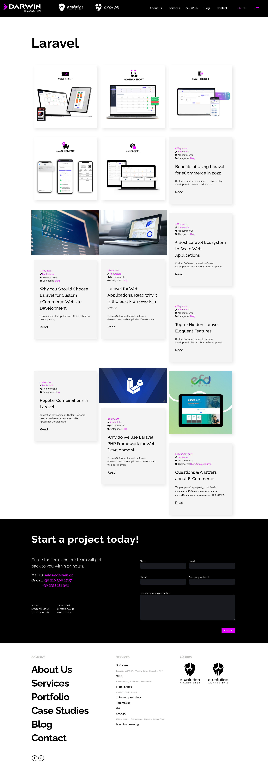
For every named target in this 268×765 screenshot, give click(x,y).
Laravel (119, 671)
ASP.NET (129, 671)
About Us (51, 669)
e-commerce (122, 682)
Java (145, 671)
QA (118, 708)
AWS (118, 719)
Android (119, 692)
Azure (125, 719)
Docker (147, 719)
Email (192, 561)
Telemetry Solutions (128, 697)
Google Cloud (159, 719)
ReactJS (152, 671)
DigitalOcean (136, 719)
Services (50, 683)
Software (122, 665)
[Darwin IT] (21, 10)
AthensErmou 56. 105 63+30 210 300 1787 (40, 609)
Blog (41, 724)
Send (227, 630)
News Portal (146, 682)
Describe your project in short (155, 593)
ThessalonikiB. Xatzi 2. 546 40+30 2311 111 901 (65, 609)
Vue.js (137, 671)
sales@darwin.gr (58, 575)
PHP (161, 671)
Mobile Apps (124, 686)
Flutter (134, 692)
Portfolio (50, 696)
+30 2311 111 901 (55, 585)
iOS (127, 692)
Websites (134, 682)
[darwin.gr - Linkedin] (41, 758)
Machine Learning (127, 724)
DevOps (121, 713)
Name (143, 561)
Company (199, 577)
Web (119, 675)
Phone (143, 577)
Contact (48, 738)
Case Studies (60, 710)
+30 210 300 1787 (57, 580)
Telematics (123, 702)
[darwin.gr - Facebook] (34, 758)
